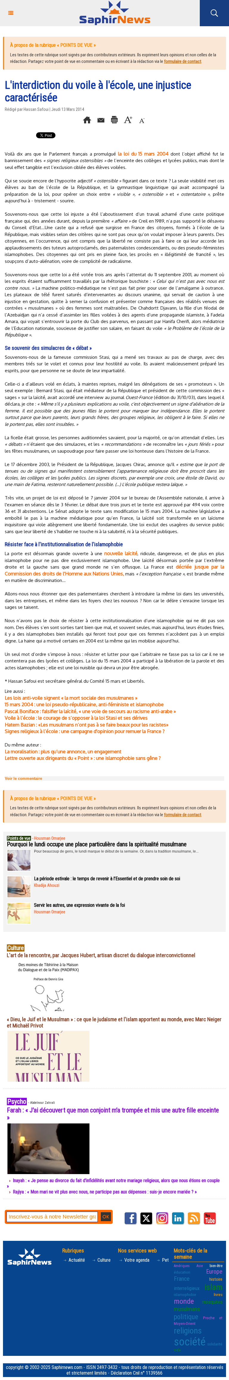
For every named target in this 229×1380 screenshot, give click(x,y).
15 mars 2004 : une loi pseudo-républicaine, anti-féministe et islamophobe (84, 704)
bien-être (216, 1266)
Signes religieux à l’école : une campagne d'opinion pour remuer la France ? (85, 731)
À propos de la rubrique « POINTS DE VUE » (53, 45)
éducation (182, 1272)
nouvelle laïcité (120, 553)
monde (184, 1301)
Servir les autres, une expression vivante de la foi (79, 905)
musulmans (187, 1309)
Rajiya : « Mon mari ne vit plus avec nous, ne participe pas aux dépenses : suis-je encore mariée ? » (105, 1192)
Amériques (182, 1266)
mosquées (212, 1302)
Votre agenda (136, 1260)
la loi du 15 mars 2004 (143, 154)
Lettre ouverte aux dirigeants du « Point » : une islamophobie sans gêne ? (83, 758)
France (182, 1278)
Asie (199, 1266)
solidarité (214, 1344)
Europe (214, 1271)
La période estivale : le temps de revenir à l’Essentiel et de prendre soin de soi (107, 878)
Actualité (76, 1260)
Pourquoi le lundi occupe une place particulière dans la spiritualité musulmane (97, 844)
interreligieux (186, 1288)
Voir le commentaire (23, 778)
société (189, 1342)
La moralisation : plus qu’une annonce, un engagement (63, 752)
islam (213, 1287)
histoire (215, 1279)
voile (177, 1350)
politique (186, 1317)
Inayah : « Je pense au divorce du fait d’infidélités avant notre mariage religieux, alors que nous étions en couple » (113, 1183)
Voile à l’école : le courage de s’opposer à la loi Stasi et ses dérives (76, 718)
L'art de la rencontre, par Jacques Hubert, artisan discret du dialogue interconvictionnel (101, 955)
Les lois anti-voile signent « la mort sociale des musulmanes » (71, 698)
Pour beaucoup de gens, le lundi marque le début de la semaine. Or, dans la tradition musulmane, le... (116, 851)
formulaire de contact (182, 61)
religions (188, 1331)
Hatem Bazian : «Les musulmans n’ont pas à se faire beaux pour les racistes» (86, 725)
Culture (103, 1260)
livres (218, 1294)
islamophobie (185, 1294)
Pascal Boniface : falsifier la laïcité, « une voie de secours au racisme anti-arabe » (90, 711)
